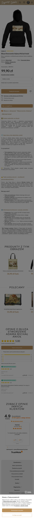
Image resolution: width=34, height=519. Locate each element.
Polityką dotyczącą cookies (9, 501)
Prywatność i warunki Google (21, 505)
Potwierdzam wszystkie (17, 510)
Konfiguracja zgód (17, 515)
